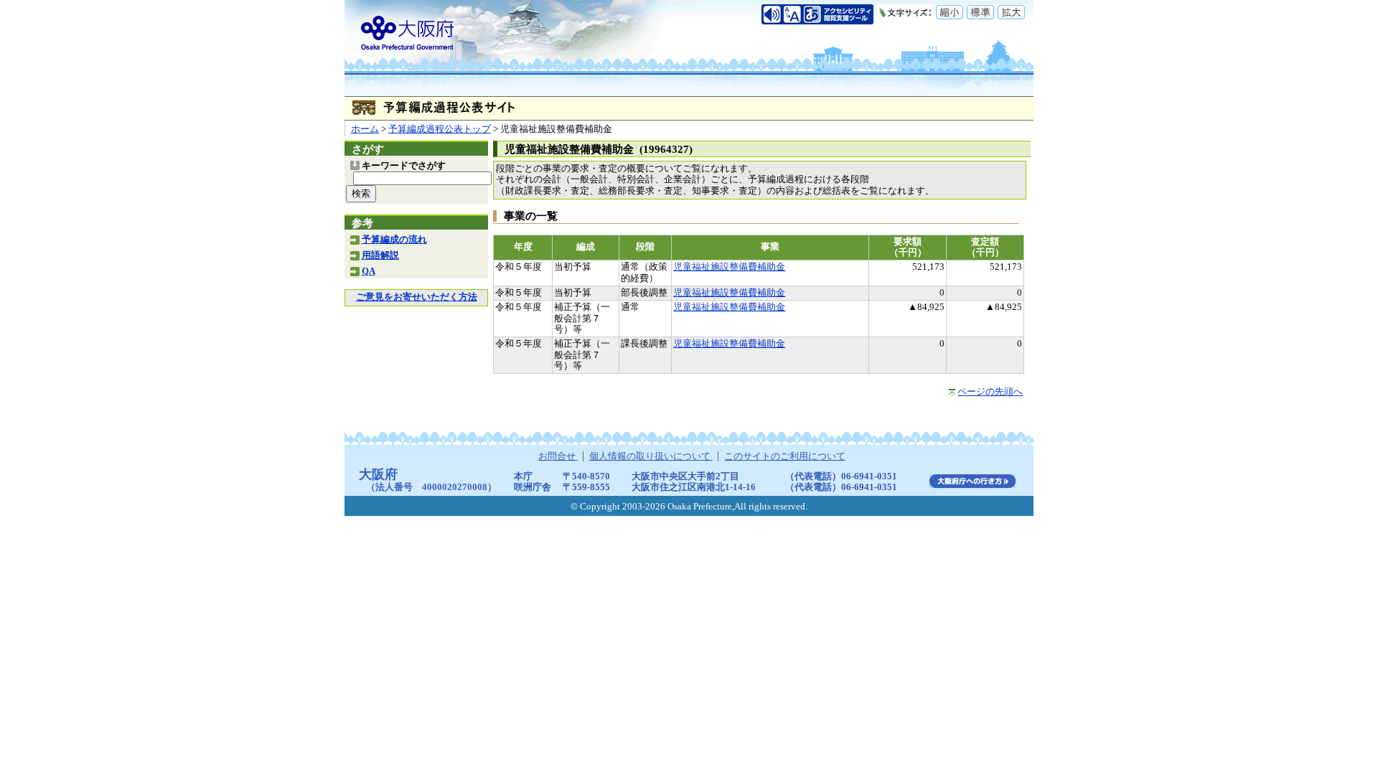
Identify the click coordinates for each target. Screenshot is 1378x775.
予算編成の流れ (394, 240)
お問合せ (558, 456)
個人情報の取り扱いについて (651, 456)
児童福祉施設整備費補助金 (729, 267)
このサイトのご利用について (784, 456)
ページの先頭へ (990, 392)
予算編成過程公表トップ (439, 129)
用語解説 (380, 255)
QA (368, 271)
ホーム (365, 129)
